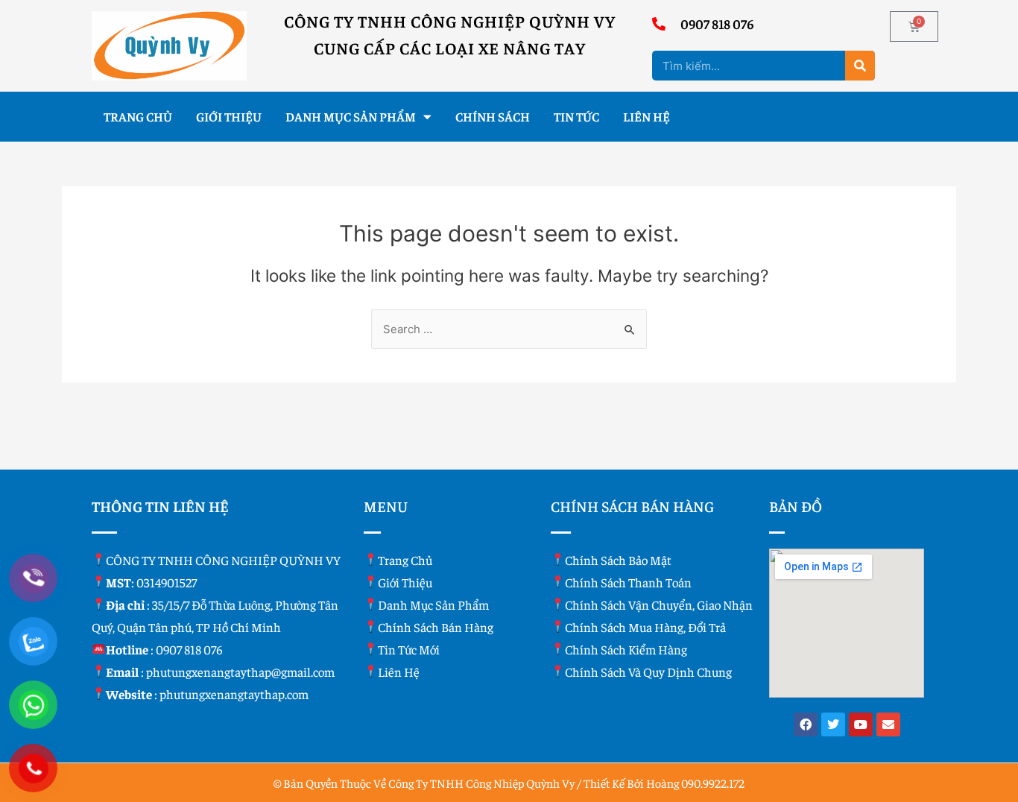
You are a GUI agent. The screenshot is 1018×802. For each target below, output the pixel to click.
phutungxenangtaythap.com (234, 694)
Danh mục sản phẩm (350, 116)
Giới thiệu (229, 116)
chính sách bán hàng (435, 627)
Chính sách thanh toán (628, 582)
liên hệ (399, 671)
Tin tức (576, 116)
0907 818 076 (189, 649)
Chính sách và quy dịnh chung (648, 671)
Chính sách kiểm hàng (626, 649)
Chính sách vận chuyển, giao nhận (659, 604)
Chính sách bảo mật (618, 560)
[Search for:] (509, 329)
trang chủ (405, 560)
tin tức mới (409, 649)
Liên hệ (646, 116)
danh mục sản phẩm (433, 604)
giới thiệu (405, 582)
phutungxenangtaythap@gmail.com (240, 671)
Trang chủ (138, 116)
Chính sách (492, 116)
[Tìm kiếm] (860, 65)
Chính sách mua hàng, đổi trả (645, 627)
